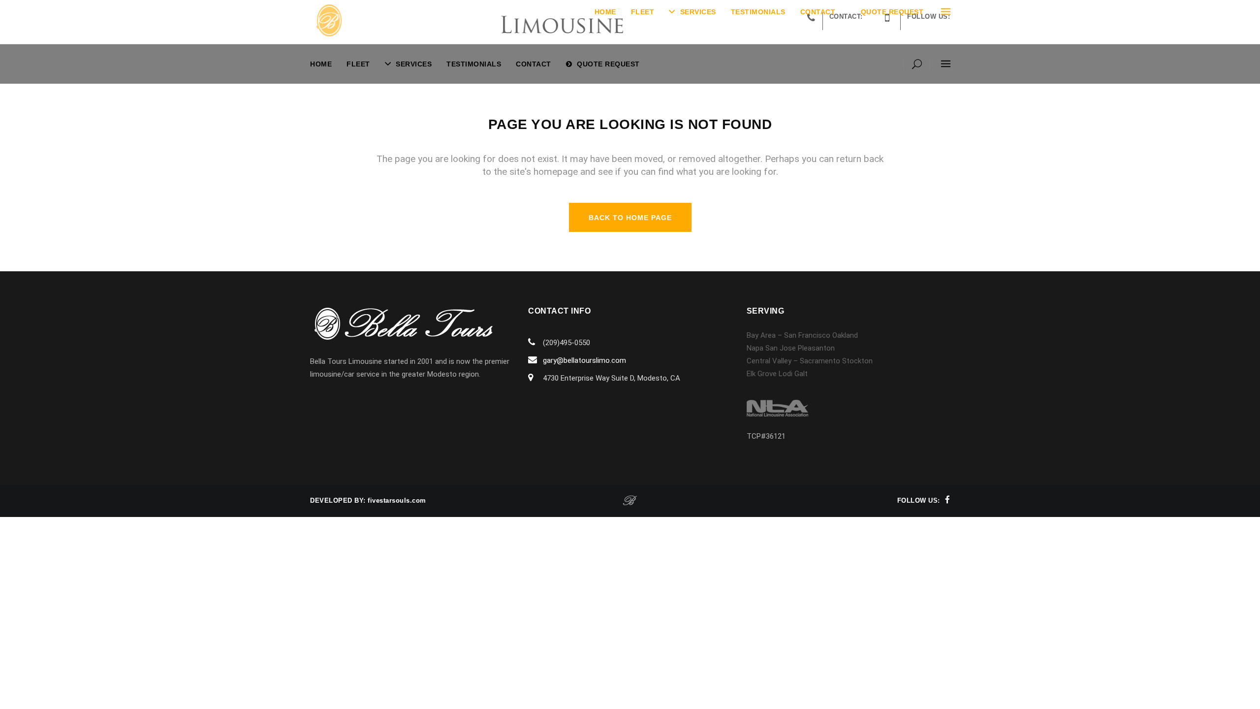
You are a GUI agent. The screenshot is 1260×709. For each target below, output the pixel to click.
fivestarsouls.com (397, 500)
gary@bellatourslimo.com (584, 360)
